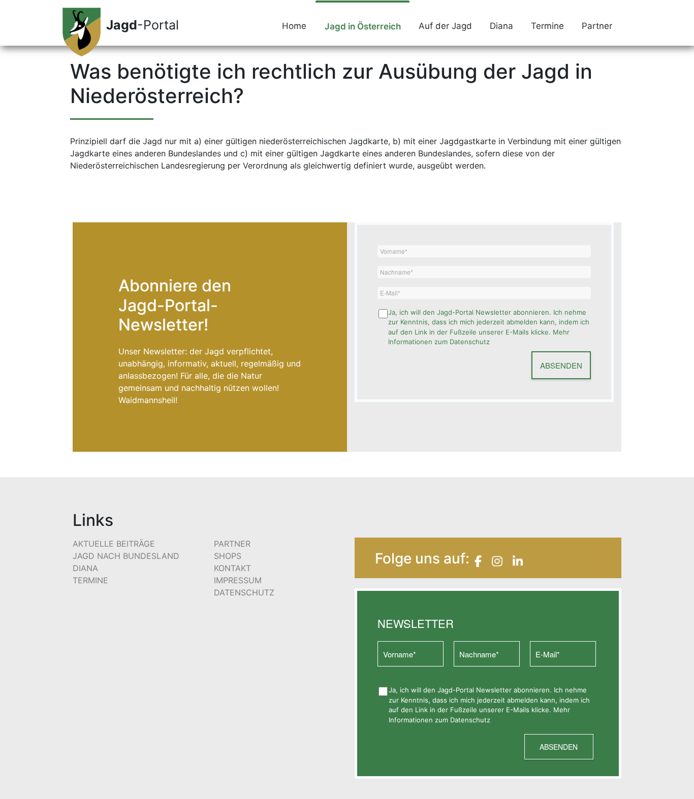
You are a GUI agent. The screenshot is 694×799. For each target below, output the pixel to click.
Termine (547, 26)
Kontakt (232, 568)
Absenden (561, 365)
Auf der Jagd (445, 26)
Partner (597, 26)
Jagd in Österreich (363, 26)
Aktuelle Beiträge (114, 544)
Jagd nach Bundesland (126, 556)
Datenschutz (244, 592)
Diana (501, 26)
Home (294, 26)
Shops (227, 556)
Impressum (238, 580)
